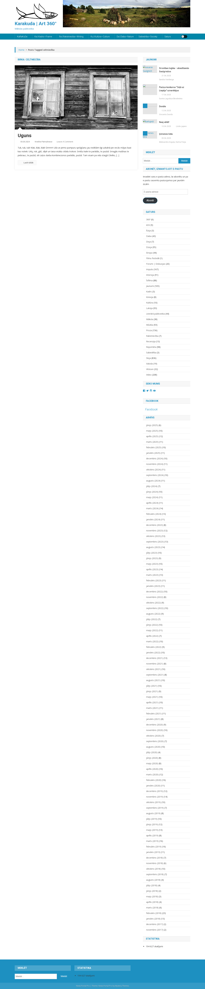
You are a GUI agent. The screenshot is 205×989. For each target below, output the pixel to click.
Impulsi (149, 269)
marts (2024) (152, 508)
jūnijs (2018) (152, 891)
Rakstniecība (152, 335)
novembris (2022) (154, 597)
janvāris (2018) (153, 918)
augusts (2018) (153, 879)
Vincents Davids (166, 114)
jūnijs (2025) (152, 425)
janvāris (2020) (153, 785)
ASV (148, 225)
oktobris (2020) (153, 735)
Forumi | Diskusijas (155, 263)
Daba (148, 236)
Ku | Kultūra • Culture (100, 36)
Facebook (152, 400)
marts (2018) (152, 907)
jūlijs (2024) (151, 486)
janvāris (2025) (153, 452)
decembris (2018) (154, 857)
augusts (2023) (153, 547)
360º (148, 219)
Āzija (148, 230)
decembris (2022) (154, 591)
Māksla (149, 319)
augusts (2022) (153, 613)
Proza (149, 330)
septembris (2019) (155, 807)
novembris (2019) (154, 796)
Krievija (149, 297)
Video (149, 374)
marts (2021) (152, 708)
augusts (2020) (153, 746)
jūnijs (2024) (152, 491)
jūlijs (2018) (151, 885)
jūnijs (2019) (152, 824)
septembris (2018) (155, 874)
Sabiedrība (151, 352)
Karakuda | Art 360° (36, 23)
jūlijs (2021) (151, 685)
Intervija (150, 274)
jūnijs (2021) (152, 691)
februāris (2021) (153, 713)
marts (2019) (152, 841)
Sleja (148, 358)
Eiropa (149, 252)
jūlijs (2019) (151, 818)
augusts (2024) (153, 480)
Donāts (162, 106)
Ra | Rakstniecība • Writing (71, 36)
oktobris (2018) (153, 868)
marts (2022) (152, 641)
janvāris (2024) (153, 519)
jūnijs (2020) (152, 757)
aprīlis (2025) (152, 436)
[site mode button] (184, 36)
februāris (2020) (153, 780)
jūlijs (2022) (151, 619)
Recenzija (150, 341)
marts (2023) (152, 574)
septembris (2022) (155, 608)
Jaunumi (150, 286)
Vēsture (150, 369)
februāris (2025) (153, 447)
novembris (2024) (154, 464)
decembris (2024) (154, 458)
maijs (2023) (152, 563)
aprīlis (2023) (152, 569)
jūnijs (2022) (152, 624)
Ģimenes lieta (166, 134)
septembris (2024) (155, 475)
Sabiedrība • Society (148, 36)
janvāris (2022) (153, 652)
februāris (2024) (153, 513)
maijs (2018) (152, 896)
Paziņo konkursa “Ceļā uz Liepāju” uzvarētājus (171, 89)
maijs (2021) (152, 696)
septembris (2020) (155, 741)
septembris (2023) (155, 541)
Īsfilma (149, 280)
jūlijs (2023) (151, 552)
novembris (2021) (154, 663)
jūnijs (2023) (152, 558)
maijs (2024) (152, 497)
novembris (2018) (154, 863)
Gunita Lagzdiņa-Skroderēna (170, 99)
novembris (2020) (154, 730)
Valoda (149, 363)
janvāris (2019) (153, 852)
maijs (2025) (152, 430)
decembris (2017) (154, 924)
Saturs (167, 36)
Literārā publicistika (155, 313)
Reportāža (151, 347)
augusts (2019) (153, 813)
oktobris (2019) (153, 802)
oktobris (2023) (153, 536)
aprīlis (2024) (152, 502)
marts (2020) (152, 774)
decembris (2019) (154, 791)
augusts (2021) (153, 680)
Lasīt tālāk (28, 162)
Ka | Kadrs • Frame (43, 36)
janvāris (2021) (153, 719)
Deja (148, 241)
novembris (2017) (154, 929)
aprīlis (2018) (152, 902)
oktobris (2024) (153, 469)
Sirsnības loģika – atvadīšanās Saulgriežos (174, 70)
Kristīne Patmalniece (43, 142)
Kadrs (149, 291)
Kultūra (149, 302)
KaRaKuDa (22, 36)
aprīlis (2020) (152, 769)
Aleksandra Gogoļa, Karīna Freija (172, 142)
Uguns (25, 135)
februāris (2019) (153, 846)
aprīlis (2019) (152, 835)
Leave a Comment (65, 141)
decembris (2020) (154, 724)
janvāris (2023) (153, 586)
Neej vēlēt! (164, 122)
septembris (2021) (155, 674)
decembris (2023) (154, 525)
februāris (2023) (153, 580)
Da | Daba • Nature (125, 36)
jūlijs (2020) (151, 752)
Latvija (149, 308)
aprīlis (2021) (152, 702)
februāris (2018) (153, 913)
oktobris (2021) (153, 669)
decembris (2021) (154, 658)
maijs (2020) (152, 763)
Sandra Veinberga (166, 80)
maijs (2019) (152, 830)
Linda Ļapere (181, 126)
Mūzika (149, 324)
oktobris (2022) (153, 602)
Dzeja (149, 247)
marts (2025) (152, 441)
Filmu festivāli (152, 258)
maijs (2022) (152, 630)
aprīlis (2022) (152, 635)
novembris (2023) (154, 530)
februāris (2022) (153, 647)
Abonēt (150, 200)
